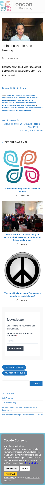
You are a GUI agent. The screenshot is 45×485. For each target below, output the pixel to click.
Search (36, 383)
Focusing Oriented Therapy (13, 107)
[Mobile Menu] (39, 6)
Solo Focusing (7, 398)
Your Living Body (8, 393)
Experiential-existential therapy (23, 105)
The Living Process (14, 367)
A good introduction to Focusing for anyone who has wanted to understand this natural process (22, 237)
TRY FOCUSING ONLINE (15, 373)
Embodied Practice (16, 100)
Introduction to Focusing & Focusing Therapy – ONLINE (22, 415)
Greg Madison (30, 107)
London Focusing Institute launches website (22, 190)
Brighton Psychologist (16, 95)
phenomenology (24, 110)
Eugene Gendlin (19, 102)
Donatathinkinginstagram (14, 88)
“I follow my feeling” (9, 403)
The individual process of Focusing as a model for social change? (22, 294)
